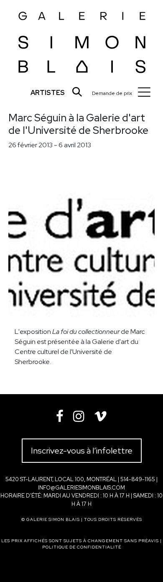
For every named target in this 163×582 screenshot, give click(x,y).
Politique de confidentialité (81, 547)
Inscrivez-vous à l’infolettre (81, 450)
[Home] (82, 39)
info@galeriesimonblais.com (81, 487)
